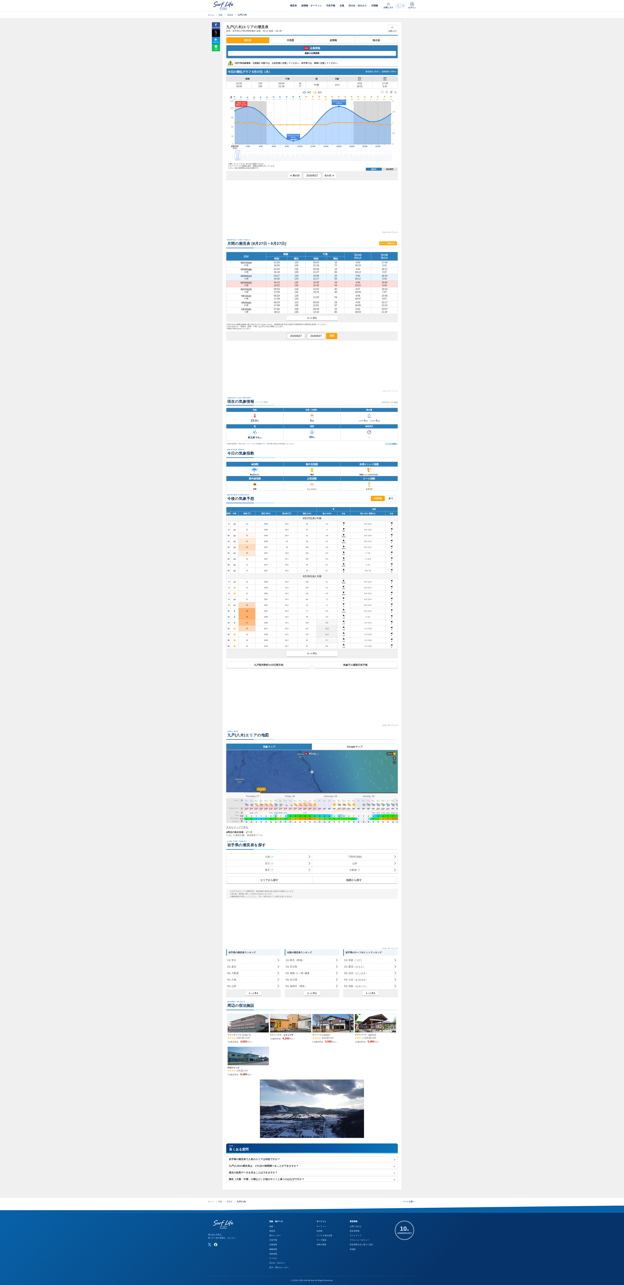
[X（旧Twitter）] (209, 1244)
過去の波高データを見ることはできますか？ (253, 1172)
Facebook (216, 27)
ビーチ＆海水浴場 (324, 1235)
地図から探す (354, 880)
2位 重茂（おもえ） (354, 966)
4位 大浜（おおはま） (356, 979)
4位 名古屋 (291, 979)
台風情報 (273, 1244)
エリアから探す (269, 880)
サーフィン (321, 1226)
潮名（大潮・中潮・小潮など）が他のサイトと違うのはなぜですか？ (266, 1179)
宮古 (267, 863)
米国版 (353, 1249)
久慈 (267, 856)
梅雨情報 (273, 1249)
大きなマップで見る (237, 827)
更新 (331, 335)
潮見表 (230, 15)
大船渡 (353, 869)
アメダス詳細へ (391, 444)
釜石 (267, 869)
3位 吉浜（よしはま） (356, 973)
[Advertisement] (312, 208)
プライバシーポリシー (359, 1240)
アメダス (273, 1258)
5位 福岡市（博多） (296, 986)
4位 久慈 (231, 979)
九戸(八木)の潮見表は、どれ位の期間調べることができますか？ (264, 1165)
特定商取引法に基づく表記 (361, 1244)
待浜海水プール (255, 835)
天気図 (290, 40)
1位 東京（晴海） (295, 960)
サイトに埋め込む (388, 243)
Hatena (216, 42)
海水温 (376, 40)
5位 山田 (231, 986)
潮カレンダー (275, 1235)
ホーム (211, 15)
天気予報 (273, 1240)
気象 (220, 15)
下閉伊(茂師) (355, 856)
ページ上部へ (409, 1201)
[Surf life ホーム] (224, 5)
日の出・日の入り (277, 1263)
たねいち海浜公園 (235, 835)
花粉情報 (273, 1254)
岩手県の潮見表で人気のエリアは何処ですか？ (254, 1159)
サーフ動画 (321, 1240)
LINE (216, 49)
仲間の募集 (321, 1244)
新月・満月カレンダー (279, 1267)
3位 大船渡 (233, 973)
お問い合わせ (355, 1226)
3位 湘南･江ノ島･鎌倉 (298, 973)
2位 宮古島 (291, 966)
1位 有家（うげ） (353, 960)
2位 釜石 (231, 966)
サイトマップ (355, 1235)
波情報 (333, 40)
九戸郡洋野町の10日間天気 (268, 664)
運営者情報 (354, 1231)
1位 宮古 (231, 960)
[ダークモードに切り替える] (401, 5)
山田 (354, 863)
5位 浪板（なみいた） (356, 986)
